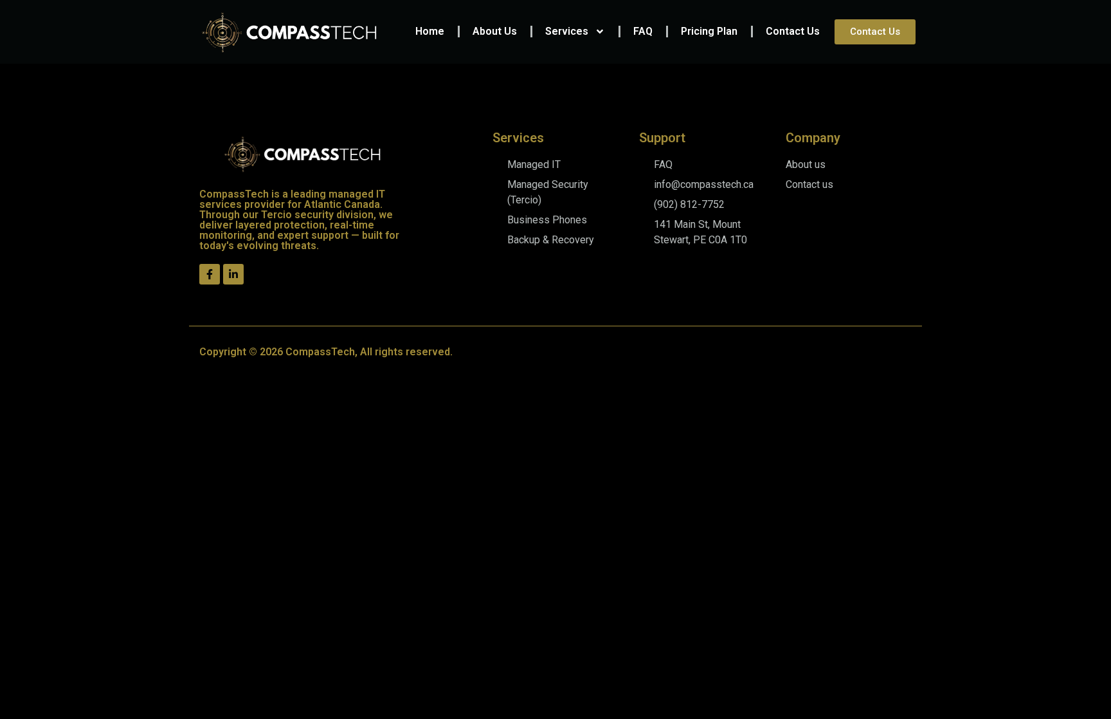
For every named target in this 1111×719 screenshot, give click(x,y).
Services (566, 31)
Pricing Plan (709, 31)
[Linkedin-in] (233, 274)
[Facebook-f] (209, 274)
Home (429, 31)
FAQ (643, 31)
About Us (495, 31)
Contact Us (793, 31)
